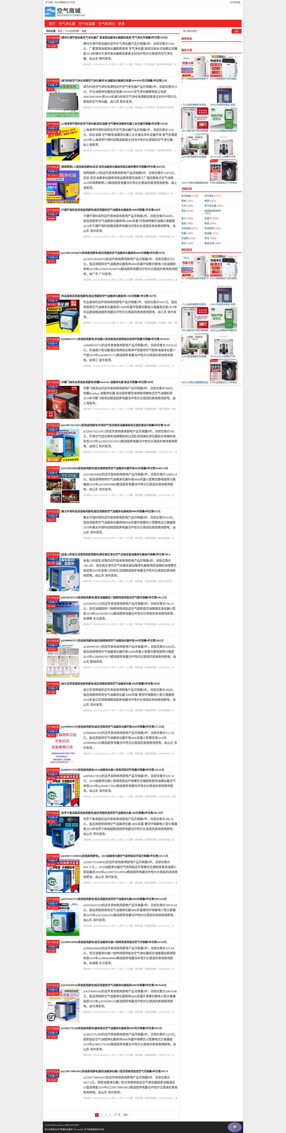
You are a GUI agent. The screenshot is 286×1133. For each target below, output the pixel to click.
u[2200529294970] (165, 280)
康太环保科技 (164, 538)
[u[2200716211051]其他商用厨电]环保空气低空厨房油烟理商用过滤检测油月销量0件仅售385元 (115, 425)
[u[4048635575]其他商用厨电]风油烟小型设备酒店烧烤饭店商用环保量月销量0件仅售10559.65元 (115, 339)
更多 (121, 24)
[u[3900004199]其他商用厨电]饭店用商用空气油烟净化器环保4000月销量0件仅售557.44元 (112, 726)
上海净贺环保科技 (164, 150)
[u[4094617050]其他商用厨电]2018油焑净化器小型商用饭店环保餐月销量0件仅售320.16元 (112, 769)
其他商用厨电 (151, 194)
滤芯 (187, 243)
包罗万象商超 (164, 840)
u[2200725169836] (165, 883)
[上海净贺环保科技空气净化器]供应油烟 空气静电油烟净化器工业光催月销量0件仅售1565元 (114, 123)
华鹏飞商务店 (164, 409)
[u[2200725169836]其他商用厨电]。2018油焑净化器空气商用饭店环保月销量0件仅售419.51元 (114, 856)
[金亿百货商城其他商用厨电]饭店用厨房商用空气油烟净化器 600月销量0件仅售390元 (110, 683)
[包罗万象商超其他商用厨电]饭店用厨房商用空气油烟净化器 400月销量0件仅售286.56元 (112, 812)
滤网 (210, 201)
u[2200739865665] (165, 1098)
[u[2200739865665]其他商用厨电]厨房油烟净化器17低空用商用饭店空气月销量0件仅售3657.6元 (114, 1071)
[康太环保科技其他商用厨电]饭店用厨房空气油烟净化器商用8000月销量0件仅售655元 (110, 511)
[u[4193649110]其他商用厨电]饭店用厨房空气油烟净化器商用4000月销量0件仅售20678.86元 (114, 985)
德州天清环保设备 (164, 64)
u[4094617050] (164, 797)
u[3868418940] (164, 969)
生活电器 (190, 196)
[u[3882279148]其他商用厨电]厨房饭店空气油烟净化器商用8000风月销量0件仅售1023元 (111, 1028)
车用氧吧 (213, 228)
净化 (187, 211)
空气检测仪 (106, 24)
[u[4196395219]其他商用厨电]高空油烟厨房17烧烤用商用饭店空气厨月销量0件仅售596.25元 (114, 597)
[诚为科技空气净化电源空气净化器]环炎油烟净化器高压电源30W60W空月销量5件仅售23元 (114, 80)
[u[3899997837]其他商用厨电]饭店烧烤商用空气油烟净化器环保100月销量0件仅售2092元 (112, 640)
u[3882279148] (164, 1055)
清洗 (187, 223)
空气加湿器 (86, 24)
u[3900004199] (164, 753)
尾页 (126, 1115)
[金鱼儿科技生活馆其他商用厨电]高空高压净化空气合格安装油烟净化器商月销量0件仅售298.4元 (115, 554)
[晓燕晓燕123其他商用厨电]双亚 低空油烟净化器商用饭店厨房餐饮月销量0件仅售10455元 (113, 166)
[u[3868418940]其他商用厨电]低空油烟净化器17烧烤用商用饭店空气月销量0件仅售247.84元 (114, 942)
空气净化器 (235, 2)
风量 (170, 323)
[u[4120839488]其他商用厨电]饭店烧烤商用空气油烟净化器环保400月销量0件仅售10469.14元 (114, 468)
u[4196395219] (164, 624)
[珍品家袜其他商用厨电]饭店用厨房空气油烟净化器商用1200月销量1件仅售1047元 (108, 296)
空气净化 (49, 2)
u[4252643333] (164, 926)
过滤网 (188, 238)
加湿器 (211, 233)
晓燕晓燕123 (163, 194)
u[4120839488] (164, 495)
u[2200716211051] (165, 452)
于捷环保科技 (164, 237)
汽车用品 (189, 228)
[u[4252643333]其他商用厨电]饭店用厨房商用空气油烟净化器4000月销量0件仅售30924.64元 (114, 899)
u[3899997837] (164, 667)
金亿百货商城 (164, 710)
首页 (52, 24)
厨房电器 (139, 194)
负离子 (211, 218)
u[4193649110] (164, 1012)
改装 (210, 223)
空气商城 (88, 1129)
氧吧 (187, 201)
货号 (210, 238)
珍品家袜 (162, 323)
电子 (187, 218)
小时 (187, 206)
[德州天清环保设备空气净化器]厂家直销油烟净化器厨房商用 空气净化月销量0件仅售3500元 (114, 37)
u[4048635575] (164, 366)
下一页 (117, 1115)
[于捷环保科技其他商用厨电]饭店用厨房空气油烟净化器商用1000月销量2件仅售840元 (110, 209)
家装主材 (139, 64)
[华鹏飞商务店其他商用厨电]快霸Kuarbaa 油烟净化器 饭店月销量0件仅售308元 (107, 382)
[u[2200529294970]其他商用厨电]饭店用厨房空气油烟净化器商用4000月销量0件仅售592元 (113, 252)
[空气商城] (65, 12)
